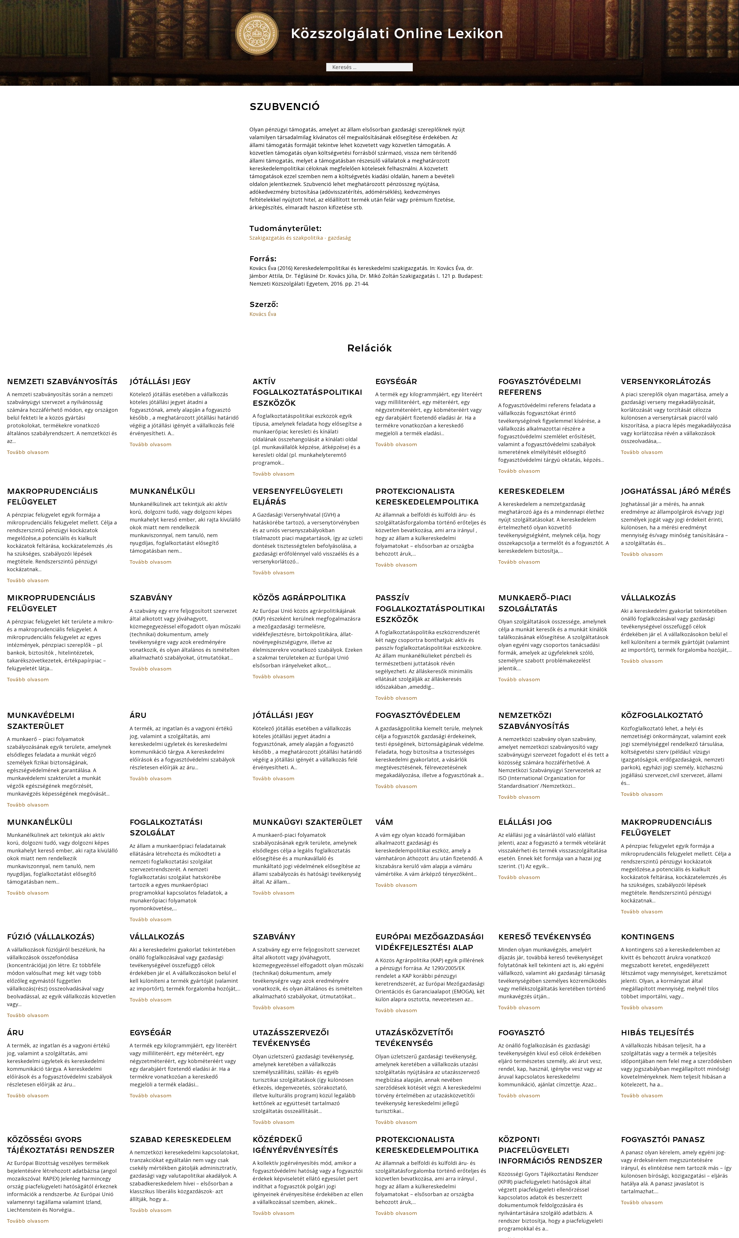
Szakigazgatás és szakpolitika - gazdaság (300, 237)
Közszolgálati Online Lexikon (397, 33)
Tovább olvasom (28, 452)
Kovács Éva (262, 313)
